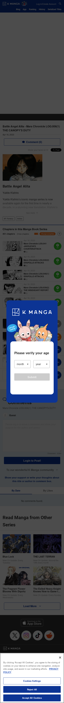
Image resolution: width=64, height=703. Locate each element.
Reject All (32, 689)
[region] (32, 678)
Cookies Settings (32, 680)
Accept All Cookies (32, 697)
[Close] (60, 657)
